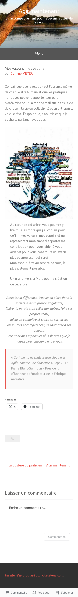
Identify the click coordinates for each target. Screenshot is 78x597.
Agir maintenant (39, 11)
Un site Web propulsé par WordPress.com (34, 575)
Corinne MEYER (21, 73)
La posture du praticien (25, 465)
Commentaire (57, 536)
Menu (39, 53)
